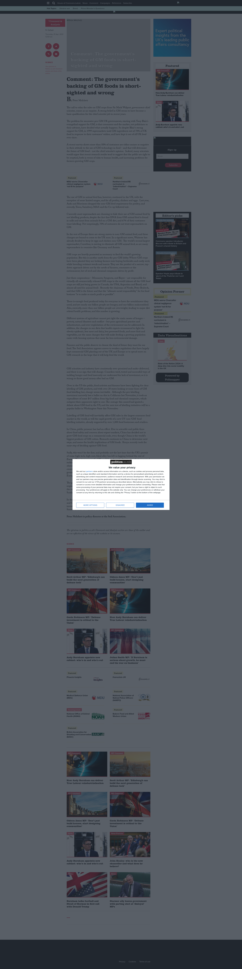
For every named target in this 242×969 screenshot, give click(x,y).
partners (89, 471)
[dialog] (121, 484)
